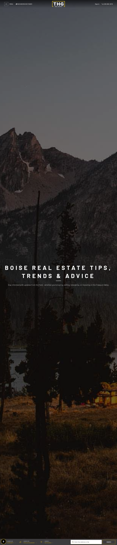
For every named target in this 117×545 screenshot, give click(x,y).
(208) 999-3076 (108, 4)
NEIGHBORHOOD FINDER (24, 4)
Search (109, 542)
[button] (9, 542)
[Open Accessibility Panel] (3, 541)
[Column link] (58, 4)
